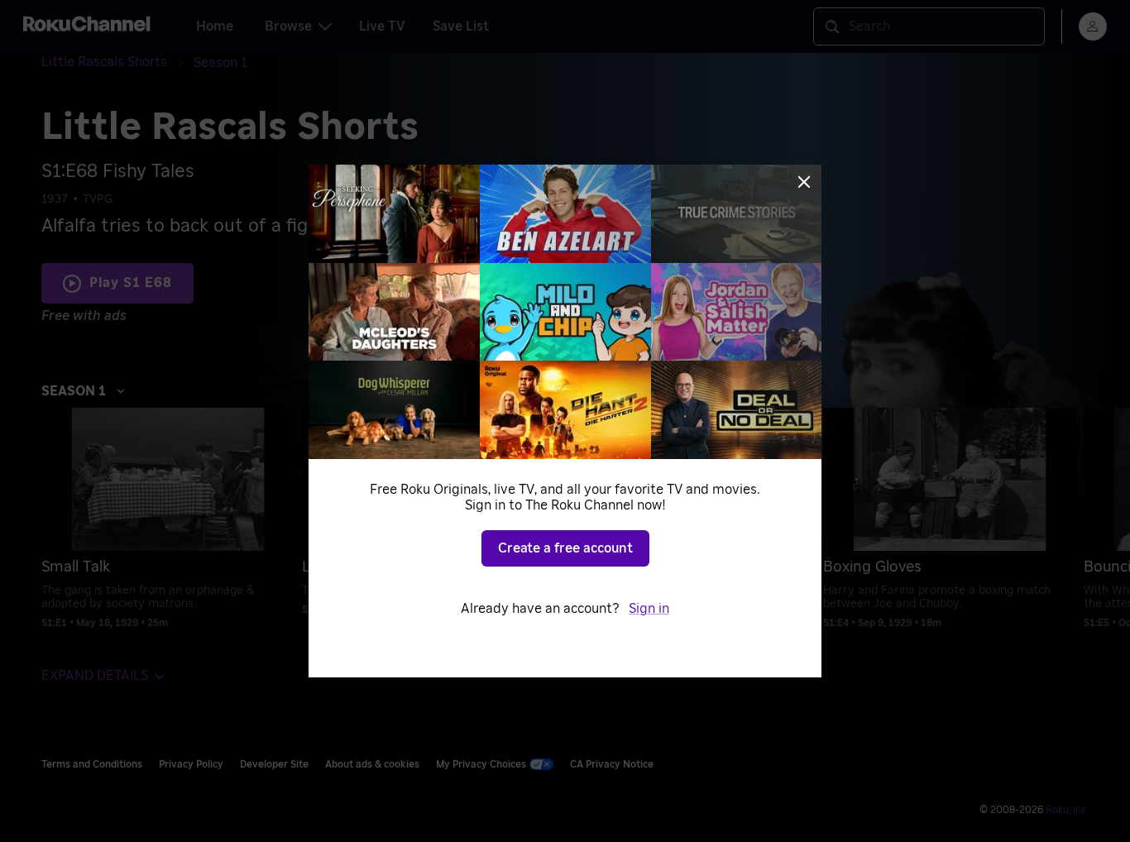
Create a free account (565, 548)
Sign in (649, 608)
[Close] (804, 182)
